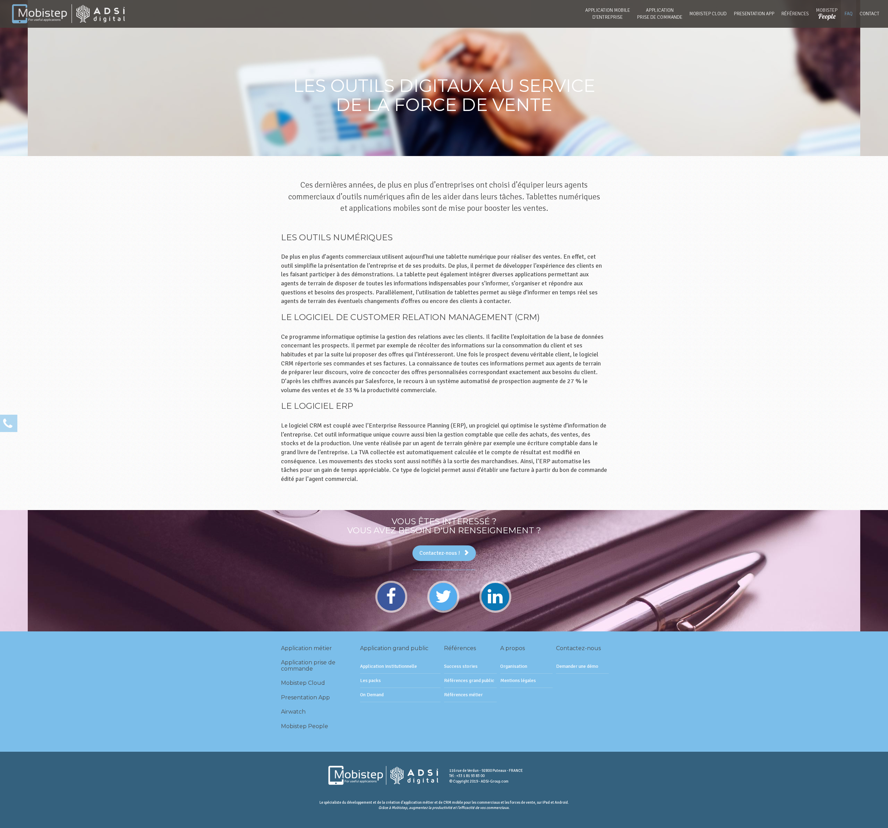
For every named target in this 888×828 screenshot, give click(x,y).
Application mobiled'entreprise (607, 13)
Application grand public (394, 648)
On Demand (372, 695)
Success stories (461, 666)
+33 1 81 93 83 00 (470, 776)
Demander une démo (577, 666)
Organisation (513, 666)
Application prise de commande (308, 665)
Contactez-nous (578, 648)
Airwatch (293, 711)
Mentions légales (518, 680)
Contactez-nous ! (439, 553)
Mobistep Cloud (708, 14)
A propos (512, 648)
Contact (869, 14)
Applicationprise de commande (659, 13)
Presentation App (754, 14)
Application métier (306, 648)
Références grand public (469, 680)
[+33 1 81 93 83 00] (8, 423)
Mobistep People (304, 726)
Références (795, 14)
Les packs (370, 680)
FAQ (848, 14)
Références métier (463, 695)
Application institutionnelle (388, 666)
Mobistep (826, 13)
